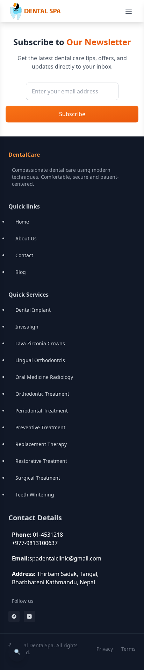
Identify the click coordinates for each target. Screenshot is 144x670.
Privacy (104, 649)
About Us (26, 238)
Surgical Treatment (37, 477)
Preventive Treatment (40, 427)
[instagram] (29, 616)
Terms (128, 649)
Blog (20, 272)
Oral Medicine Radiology (44, 377)
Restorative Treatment (41, 461)
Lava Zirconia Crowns (40, 343)
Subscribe (72, 114)
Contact (24, 255)
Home (22, 221)
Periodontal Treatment (41, 410)
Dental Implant (33, 309)
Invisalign (26, 326)
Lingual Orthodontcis (40, 360)
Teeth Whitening (34, 494)
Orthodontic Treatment (42, 393)
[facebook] (14, 616)
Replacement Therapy (41, 444)
